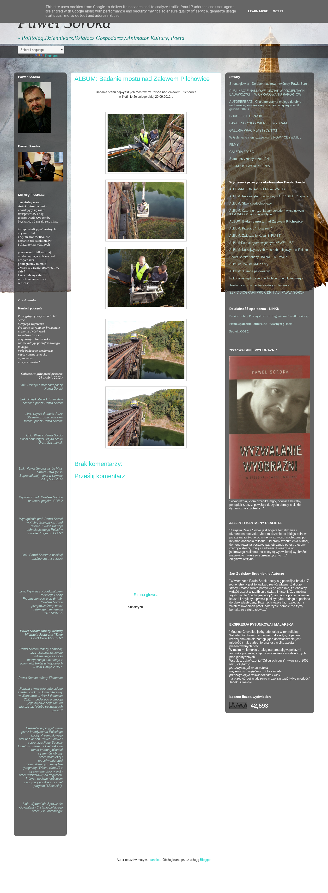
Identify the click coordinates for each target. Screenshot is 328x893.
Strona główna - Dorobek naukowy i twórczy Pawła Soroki (269, 83)
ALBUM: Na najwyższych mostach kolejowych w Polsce (268, 250)
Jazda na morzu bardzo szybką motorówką (259, 285)
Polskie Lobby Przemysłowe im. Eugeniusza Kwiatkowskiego (269, 316)
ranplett (155, 860)
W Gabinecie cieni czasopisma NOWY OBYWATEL (265, 137)
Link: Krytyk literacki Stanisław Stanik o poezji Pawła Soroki (41, 401)
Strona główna (146, 595)
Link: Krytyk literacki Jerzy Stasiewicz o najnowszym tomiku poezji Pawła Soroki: (43, 417)
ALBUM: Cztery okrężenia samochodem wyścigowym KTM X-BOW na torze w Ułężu (266, 212)
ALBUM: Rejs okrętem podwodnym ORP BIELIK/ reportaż (269, 196)
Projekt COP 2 (239, 331)
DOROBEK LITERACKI (245, 116)
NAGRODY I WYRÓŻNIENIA (249, 166)
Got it (278, 11)
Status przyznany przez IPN (249, 159)
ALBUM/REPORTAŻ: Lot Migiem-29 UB (257, 189)
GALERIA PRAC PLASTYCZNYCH (253, 130)
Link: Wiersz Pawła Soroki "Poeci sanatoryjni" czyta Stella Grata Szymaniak (41, 439)
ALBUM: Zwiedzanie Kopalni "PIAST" (255, 235)
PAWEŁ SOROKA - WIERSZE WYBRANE (258, 123)
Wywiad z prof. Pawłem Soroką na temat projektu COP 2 (41, 499)
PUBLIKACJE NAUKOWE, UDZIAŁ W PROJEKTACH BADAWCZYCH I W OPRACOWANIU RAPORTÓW (266, 93)
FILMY (234, 144)
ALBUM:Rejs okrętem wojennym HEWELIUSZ (261, 243)
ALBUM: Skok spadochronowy (250, 203)
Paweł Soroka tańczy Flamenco (40, 678)
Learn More (258, 11)
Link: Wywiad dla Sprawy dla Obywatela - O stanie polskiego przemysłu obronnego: (41, 807)
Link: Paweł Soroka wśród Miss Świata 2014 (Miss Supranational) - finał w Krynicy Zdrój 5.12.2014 (41, 474)
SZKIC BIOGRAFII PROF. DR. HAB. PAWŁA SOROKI (267, 292)
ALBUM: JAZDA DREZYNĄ (248, 264)
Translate (51, 56)
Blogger (205, 860)
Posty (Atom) (155, 607)
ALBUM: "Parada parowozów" (250, 271)
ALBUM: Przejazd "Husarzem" (250, 228)
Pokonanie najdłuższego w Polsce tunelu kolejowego (266, 278)
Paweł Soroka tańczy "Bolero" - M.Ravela (258, 257)
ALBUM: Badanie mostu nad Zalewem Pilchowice (266, 221)
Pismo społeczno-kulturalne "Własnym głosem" (261, 324)
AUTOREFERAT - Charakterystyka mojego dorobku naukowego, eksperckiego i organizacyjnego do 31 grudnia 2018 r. (265, 105)
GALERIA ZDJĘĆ (241, 152)
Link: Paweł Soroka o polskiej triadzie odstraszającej (42, 556)
